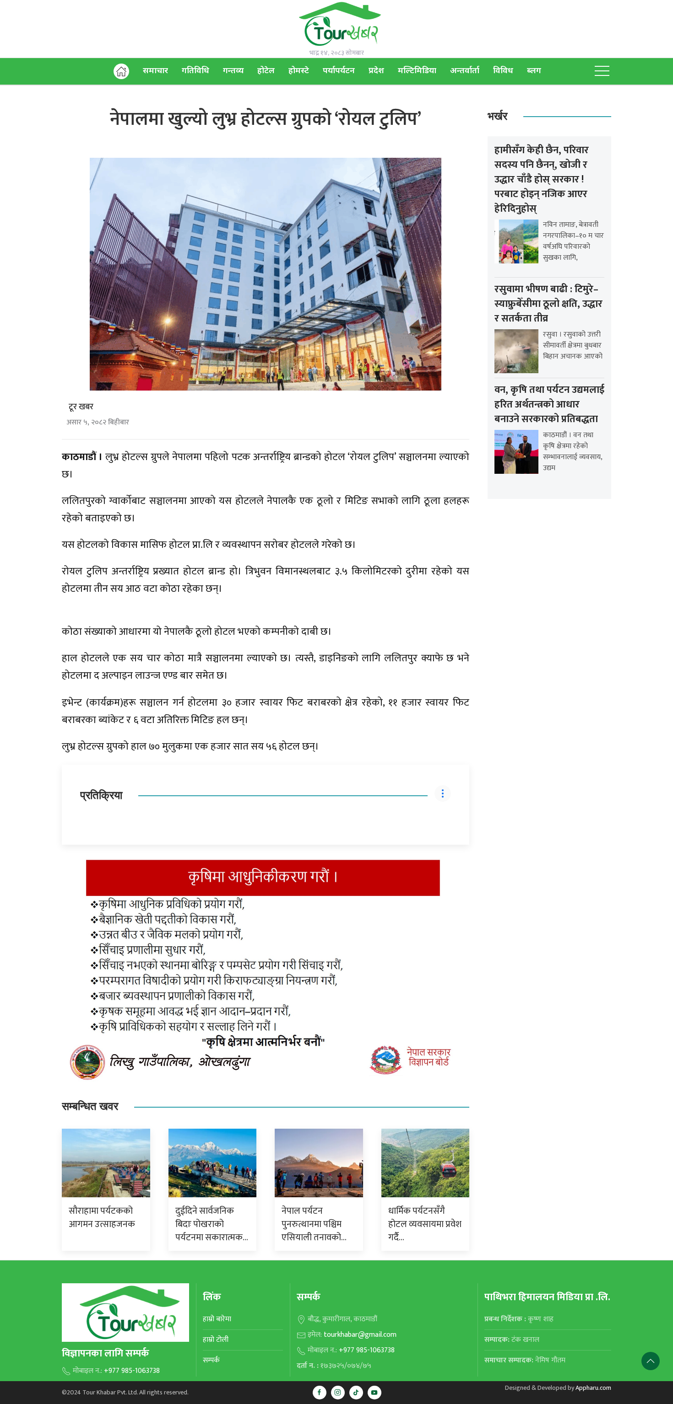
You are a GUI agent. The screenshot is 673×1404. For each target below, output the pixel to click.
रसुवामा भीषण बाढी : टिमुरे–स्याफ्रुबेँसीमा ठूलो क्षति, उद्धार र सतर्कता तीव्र (548, 304)
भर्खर (497, 116)
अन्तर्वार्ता (464, 71)
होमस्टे (298, 71)
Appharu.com (593, 1388)
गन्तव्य (233, 71)
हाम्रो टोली (215, 1340)
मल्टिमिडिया (417, 71)
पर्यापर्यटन (339, 71)
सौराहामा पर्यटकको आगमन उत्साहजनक (102, 1217)
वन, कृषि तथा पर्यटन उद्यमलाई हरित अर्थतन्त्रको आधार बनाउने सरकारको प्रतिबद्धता (549, 404)
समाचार (155, 71)
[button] (602, 71)
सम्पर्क (211, 1360)
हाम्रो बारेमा (217, 1319)
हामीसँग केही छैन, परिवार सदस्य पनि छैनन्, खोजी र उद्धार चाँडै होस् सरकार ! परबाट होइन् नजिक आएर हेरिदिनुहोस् (541, 179)
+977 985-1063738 (132, 1371)
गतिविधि (195, 71)
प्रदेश (376, 71)
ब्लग (534, 71)
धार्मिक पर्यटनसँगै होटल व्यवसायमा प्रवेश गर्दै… (424, 1224)
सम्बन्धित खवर (90, 1106)
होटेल (266, 71)
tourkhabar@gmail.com (360, 1335)
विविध (503, 71)
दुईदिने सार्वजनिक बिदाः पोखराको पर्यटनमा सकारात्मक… (211, 1224)
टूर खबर (81, 407)
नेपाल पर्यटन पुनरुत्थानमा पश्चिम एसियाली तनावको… (314, 1224)
